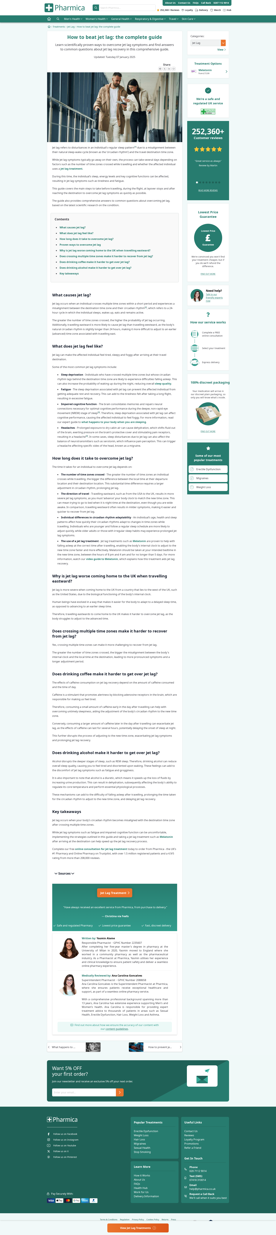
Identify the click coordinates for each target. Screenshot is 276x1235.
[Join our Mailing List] (120, 1092)
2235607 (137, 943)
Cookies (152, 1219)
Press (173, 1219)
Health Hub (141, 1188)
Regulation (124, 1219)
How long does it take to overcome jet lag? (87, 239)
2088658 (141, 980)
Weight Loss (141, 1135)
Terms (108, 1219)
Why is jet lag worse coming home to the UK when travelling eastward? (105, 250)
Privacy (138, 1219)
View (220, 49)
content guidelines (117, 1029)
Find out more (208, 274)
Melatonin (139, 541)
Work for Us (141, 1192)
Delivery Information (146, 1196)
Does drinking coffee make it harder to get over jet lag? (95, 262)
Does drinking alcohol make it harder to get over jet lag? (95, 268)
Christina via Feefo (117, 916)
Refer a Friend (192, 1148)
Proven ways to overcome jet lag (80, 244)
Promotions (191, 1143)
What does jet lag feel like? (76, 233)
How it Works (142, 1175)
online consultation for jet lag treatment (101, 849)
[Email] (174, 69)
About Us (139, 1179)
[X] (165, 69)
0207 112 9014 (221, 2)
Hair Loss (139, 1139)
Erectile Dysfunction (146, 1131)
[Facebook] (160, 69)
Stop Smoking (142, 1152)
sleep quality (163, 383)
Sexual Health (142, 1148)
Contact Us (191, 1131)
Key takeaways (69, 273)
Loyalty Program (194, 1139)
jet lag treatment (71, 168)
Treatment (113, 893)
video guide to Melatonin (102, 559)
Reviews (189, 1135)
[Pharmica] (78, 1119)
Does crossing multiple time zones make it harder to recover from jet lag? (106, 256)
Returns (165, 1219)
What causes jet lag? (73, 227)
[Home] (49, 26)
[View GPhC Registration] (208, 111)
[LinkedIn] (169, 69)
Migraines (140, 1143)
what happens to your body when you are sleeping (113, 422)
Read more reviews (208, 190)
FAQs (137, 1184)
